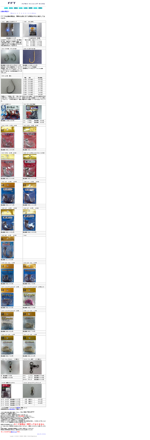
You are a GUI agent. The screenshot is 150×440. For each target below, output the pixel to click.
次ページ (34, 13)
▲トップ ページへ (41, 433)
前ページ (12, 13)
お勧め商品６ (12, 409)
